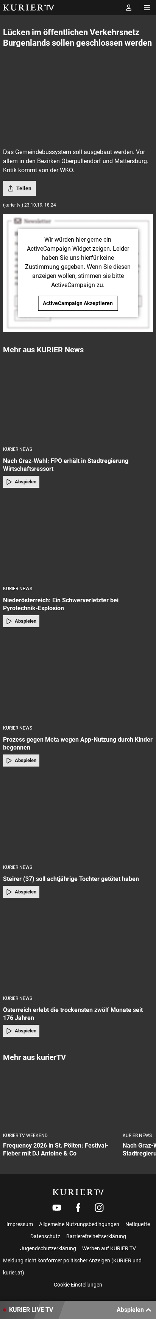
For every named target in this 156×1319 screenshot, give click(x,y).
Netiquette (137, 1224)
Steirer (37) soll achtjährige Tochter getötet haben (71, 878)
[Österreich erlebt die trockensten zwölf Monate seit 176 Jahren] (78, 949)
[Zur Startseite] (28, 8)
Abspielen (25, 481)
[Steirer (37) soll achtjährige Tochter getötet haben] (78, 818)
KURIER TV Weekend (25, 1135)
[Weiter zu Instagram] (99, 1207)
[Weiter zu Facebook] (78, 1207)
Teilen (23, 188)
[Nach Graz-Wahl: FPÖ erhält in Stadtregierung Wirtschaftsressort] (78, 400)
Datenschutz (45, 1236)
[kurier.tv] (78, 1192)
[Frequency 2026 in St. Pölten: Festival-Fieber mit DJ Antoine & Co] (60, 1097)
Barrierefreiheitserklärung (96, 1236)
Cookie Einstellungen (78, 1285)
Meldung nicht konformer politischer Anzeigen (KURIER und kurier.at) (72, 1266)
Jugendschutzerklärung (48, 1248)
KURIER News (17, 449)
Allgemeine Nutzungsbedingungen (79, 1224)
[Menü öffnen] (147, 8)
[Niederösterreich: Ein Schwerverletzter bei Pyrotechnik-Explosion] (78, 539)
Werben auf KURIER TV (109, 1248)
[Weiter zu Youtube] (56, 1207)
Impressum (19, 1224)
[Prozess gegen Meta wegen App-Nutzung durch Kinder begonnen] (78, 678)
